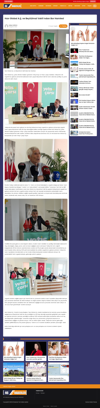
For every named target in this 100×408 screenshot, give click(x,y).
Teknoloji (63, 6)
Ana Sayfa (33, 6)
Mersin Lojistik (54, 406)
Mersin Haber (46, 406)
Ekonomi (48, 6)
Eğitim (70, 6)
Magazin (77, 6)
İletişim (43, 393)
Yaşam (89, 6)
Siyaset (55, 6)
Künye (37, 393)
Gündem (40, 6)
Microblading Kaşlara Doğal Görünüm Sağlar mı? (76, 1)
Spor (83, 6)
